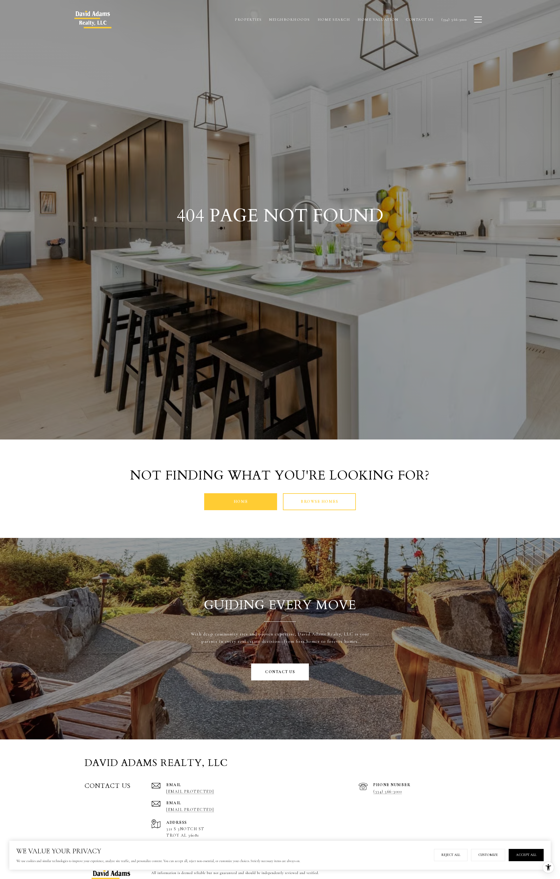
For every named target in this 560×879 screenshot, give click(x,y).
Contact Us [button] (280, 671)
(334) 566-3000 (387, 791)
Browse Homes (319, 501)
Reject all (450, 855)
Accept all (526, 855)
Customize (488, 855)
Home (241, 501)
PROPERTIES (248, 19)
